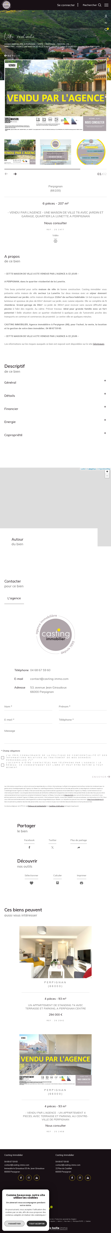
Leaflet (83, 469)
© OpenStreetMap (104, 469)
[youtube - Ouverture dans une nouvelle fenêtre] (37, 1178)
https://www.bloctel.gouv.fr (95, 799)
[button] (15, 174)
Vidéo (55, 235)
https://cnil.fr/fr (68, 795)
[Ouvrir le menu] (106, 5)
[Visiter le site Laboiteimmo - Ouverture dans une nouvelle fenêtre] (55, 1226)
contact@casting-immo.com (49, 679)
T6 (68, 44)
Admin (59, 1221)
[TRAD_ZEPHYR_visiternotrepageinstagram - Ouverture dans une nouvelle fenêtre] (29, 1178)
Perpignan (50, 44)
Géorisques (98, 344)
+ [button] (107, 471)
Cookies (88, 1221)
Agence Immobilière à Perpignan (19, 44)
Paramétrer (14, 1223)
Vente (40, 44)
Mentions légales (50, 1221)
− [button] (107, 476)
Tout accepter (37, 1223)
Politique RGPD (78, 1221)
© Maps (91, 469)
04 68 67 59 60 (40, 670)
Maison (61, 44)
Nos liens (67, 1221)
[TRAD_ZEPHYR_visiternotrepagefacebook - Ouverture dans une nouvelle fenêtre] (21, 1178)
